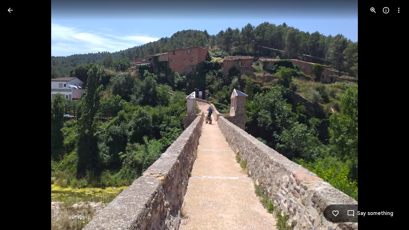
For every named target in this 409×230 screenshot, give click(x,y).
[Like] (335, 213)
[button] (18, 115)
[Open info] (386, 10)
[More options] (398, 10)
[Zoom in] (373, 10)
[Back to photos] (10, 10)
